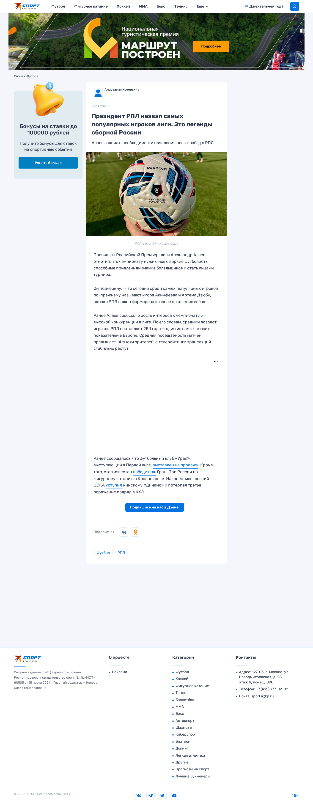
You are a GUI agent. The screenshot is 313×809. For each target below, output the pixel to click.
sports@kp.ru (262, 696)
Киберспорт (186, 734)
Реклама (119, 672)
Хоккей (123, 6)
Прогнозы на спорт (192, 769)
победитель (144, 471)
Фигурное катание (91, 6)
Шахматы (184, 727)
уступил (114, 485)
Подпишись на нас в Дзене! (154, 507)
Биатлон (183, 741)
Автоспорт (185, 720)
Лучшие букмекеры (193, 776)
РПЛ (121, 553)
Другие (182, 762)
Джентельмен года (266, 6)
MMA (143, 6)
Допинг (182, 748)
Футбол (58, 6)
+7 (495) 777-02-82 (272, 689)
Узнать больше (48, 163)
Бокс (161, 6)
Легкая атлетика (190, 755)
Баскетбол (185, 700)
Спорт (18, 76)
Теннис (181, 6)
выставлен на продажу (175, 465)
